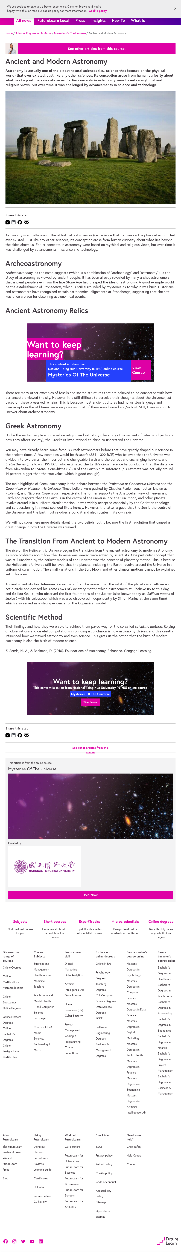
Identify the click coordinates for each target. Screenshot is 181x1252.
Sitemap (101, 1202)
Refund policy (104, 1164)
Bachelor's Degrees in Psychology (165, 990)
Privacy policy (104, 1155)
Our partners (72, 1146)
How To (118, 20)
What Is (138, 20)
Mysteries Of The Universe (70, 33)
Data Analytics (74, 975)
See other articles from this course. (96, 49)
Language (39, 1018)
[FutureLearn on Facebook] (6, 1241)
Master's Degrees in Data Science (136, 1009)
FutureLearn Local (53, 20)
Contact (132, 1164)
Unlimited (39, 1187)
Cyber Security (74, 1015)
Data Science (73, 995)
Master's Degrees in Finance (133, 1066)
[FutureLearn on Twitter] (23, 1241)
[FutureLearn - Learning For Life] (167, 1240)
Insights (98, 20)
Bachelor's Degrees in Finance (164, 1041)
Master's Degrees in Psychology (134, 969)
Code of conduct (106, 1182)
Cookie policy (104, 1173)
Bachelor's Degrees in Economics (164, 1024)
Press (80, 20)
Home (9, 33)
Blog (5, 1178)
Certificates (41, 1178)
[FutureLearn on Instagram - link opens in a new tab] (14, 1241)
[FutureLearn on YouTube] (32, 1241)
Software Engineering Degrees (103, 1032)
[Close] (175, 9)
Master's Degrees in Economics (133, 1083)
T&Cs (99, 1146)
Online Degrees (12, 1008)
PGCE (99, 1018)
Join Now (90, 895)
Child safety (134, 1146)
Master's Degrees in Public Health (135, 1049)
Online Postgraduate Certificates (11, 1051)
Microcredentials (13, 988)
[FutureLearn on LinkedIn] (40, 1241)
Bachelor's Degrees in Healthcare (164, 973)
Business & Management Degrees (103, 1050)
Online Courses (12, 967)
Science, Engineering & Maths (33, 33)
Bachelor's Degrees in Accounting (165, 1007)
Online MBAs (103, 963)
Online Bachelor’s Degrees (9, 1034)
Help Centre (134, 1155)
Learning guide (42, 1169)
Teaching (39, 986)
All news (23, 20)
